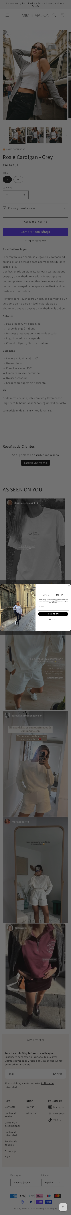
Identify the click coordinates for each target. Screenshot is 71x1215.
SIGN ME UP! (53, 614)
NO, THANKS (53, 619)
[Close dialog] (69, 586)
